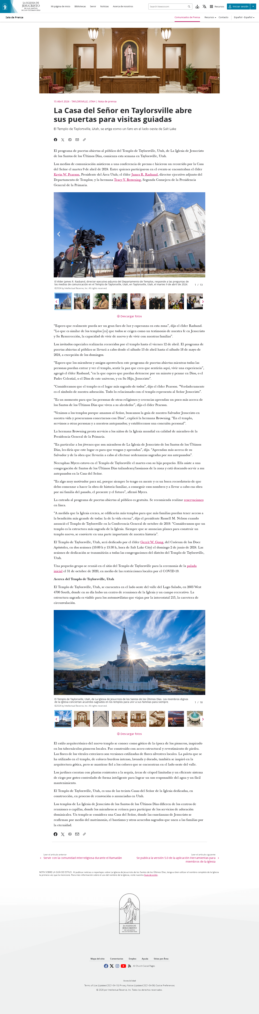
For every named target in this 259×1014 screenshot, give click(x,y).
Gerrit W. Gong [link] (151, 542)
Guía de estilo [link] (151, 874)
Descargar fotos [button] (131, 316)
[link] (55, 834)
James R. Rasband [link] (144, 174)
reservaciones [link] (194, 500)
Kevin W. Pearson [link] (66, 174)
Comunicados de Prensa (187, 17)
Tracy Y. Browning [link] (127, 180)
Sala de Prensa (14, 17)
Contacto (223, 17)
